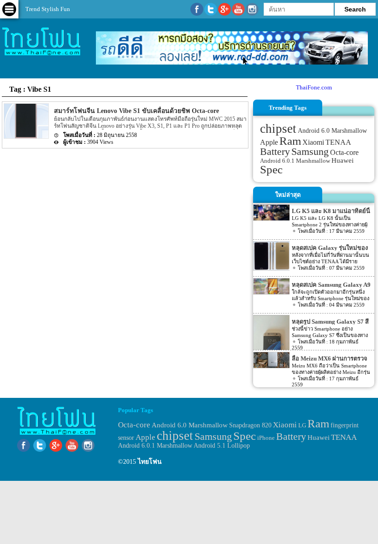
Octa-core (344, 152)
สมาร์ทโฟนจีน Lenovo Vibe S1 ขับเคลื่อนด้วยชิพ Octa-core (136, 110)
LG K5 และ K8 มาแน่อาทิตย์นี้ (331, 210)
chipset (278, 129)
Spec (271, 169)
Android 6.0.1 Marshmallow (295, 160)
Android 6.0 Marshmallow (332, 130)
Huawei (342, 160)
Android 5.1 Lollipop (222, 445)
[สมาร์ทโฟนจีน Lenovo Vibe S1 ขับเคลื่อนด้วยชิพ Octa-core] (25, 136)
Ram (290, 141)
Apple (269, 142)
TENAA (338, 142)
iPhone (266, 437)
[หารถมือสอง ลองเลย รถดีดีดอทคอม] (232, 62)
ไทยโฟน (150, 461)
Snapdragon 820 (250, 425)
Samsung (310, 151)
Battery (275, 151)
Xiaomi (313, 142)
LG (302, 425)
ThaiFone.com (314, 87)
